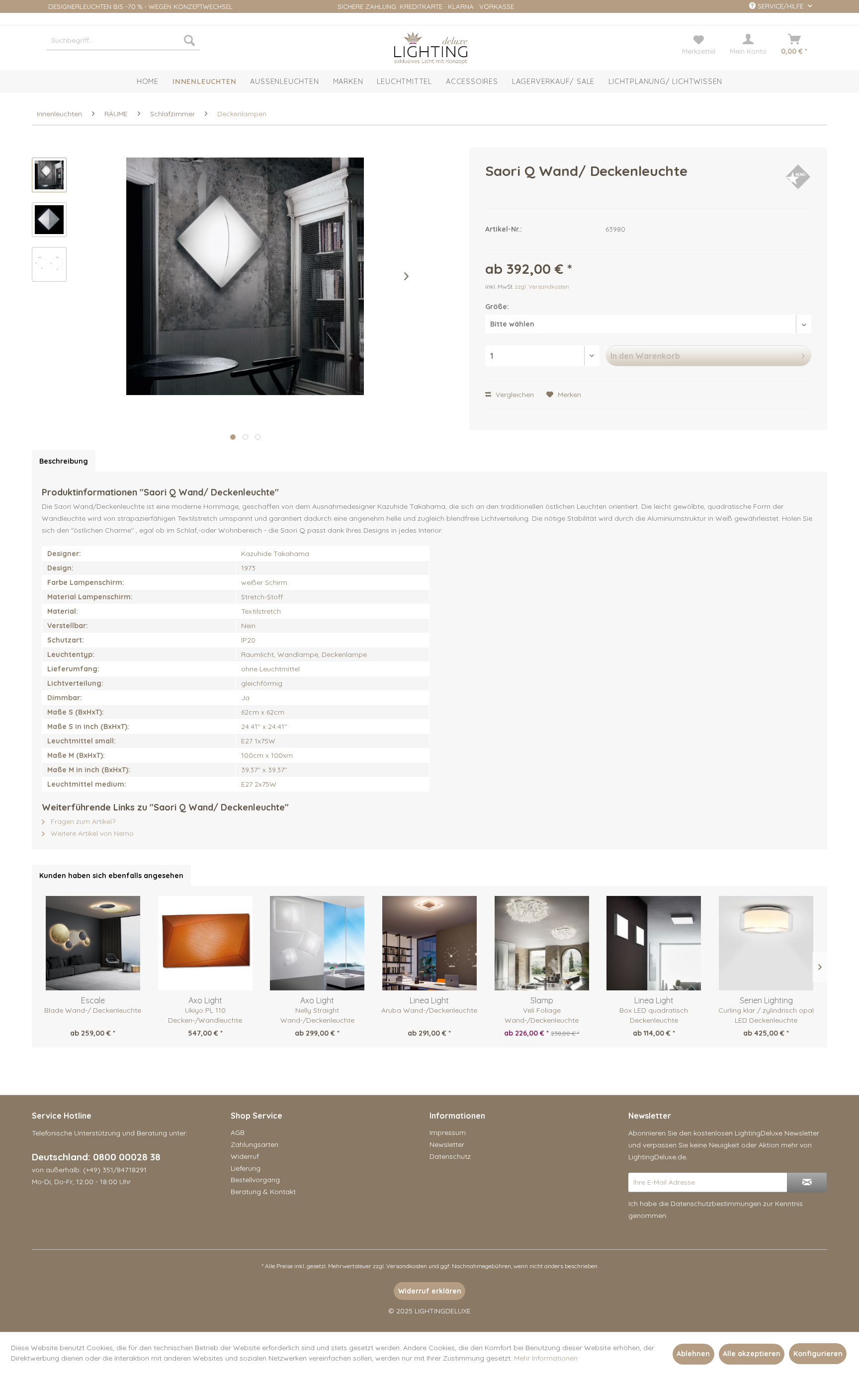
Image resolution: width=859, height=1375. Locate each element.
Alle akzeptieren (751, 1353)
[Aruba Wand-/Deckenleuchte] (429, 943)
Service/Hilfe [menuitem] (780, 6)
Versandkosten (406, 1266)
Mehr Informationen (546, 1358)
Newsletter (447, 1144)
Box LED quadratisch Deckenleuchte (653, 1015)
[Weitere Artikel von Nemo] (798, 180)
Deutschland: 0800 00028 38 (96, 1157)
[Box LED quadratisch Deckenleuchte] (654, 943)
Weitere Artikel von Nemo (91, 833)
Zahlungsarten (254, 1144)
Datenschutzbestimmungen (716, 1203)
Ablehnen (693, 1353)
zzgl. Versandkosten (542, 286)
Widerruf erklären (429, 1291)
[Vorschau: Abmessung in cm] (49, 264)
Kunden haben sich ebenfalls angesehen (111, 875)
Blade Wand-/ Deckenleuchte (92, 1010)
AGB (238, 1132)
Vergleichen (514, 394)
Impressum (448, 1132)
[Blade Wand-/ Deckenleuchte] (93, 943)
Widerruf (245, 1156)
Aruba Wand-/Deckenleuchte (429, 1010)
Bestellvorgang (255, 1179)
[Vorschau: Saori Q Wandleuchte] (49, 175)
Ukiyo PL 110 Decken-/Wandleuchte (205, 1015)
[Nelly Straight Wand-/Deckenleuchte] (317, 943)
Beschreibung (63, 461)
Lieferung (245, 1168)
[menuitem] (123, 40)
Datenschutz (450, 1156)
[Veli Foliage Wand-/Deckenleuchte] (542, 943)
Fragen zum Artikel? (82, 821)
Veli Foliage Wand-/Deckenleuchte (542, 1015)
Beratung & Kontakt (263, 1191)
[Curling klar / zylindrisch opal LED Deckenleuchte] (766, 943)
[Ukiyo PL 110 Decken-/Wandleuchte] (205, 943)
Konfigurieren (818, 1353)
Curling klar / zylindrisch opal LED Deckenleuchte (766, 1015)
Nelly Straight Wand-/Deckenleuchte (317, 1015)
